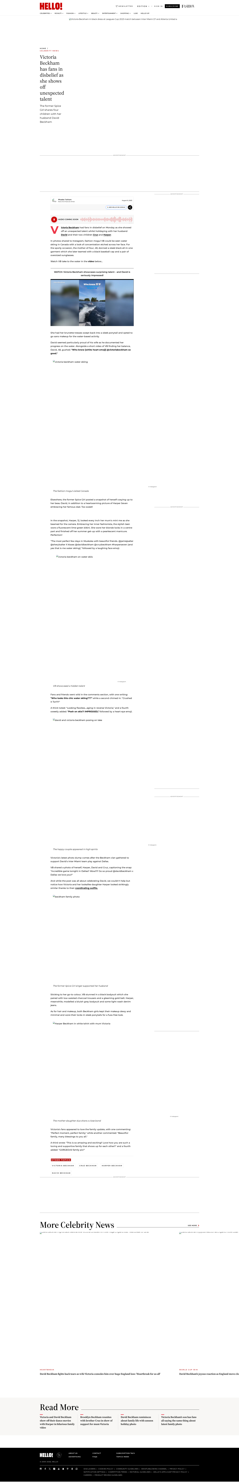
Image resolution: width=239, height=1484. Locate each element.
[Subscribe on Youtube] (59, 1469)
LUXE (136, 13)
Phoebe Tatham (65, 200)
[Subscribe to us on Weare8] (72, 1469)
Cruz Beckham (88, 1166)
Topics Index (122, 1457)
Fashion (70, 13)
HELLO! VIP (145, 13)
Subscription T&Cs (124, 1453)
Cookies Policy (105, 1469)
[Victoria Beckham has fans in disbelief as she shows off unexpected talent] (188, 6)
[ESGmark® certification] (57, 1455)
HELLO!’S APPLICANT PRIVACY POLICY (170, 1472)
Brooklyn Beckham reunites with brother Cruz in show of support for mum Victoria (96, 1420)
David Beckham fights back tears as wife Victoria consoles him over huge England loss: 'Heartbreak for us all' (100, 1374)
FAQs (94, 1457)
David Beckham (61, 1173)
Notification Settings (94, 1472)
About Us (73, 1453)
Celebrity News (49, 51)
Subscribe (172, 6)
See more (192, 1225)
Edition (142, 6)
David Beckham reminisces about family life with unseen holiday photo (137, 1420)
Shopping (124, 13)
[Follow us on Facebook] (45, 1469)
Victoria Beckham (70, 227)
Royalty (58, 13)
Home (43, 48)
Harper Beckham (112, 1166)
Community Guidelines (127, 1469)
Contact (96, 1453)
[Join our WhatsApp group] (77, 1469)
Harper (107, 235)
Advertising (75, 1457)
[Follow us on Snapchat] (63, 1469)
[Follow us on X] (50, 1469)
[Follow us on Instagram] (41, 1469)
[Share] (130, 208)
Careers (88, 1475)
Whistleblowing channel (154, 1469)
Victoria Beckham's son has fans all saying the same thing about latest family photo (178, 1420)
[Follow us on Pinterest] (68, 1469)
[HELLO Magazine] (51, 6)
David (64, 235)
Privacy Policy (177, 1469)
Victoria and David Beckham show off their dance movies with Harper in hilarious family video (57, 1422)
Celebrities (45, 13)
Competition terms (117, 1472)
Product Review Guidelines (108, 1475)
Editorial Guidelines (140, 1472)
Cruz (95, 235)
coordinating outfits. (86, 888)
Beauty (94, 13)
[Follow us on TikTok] (54, 1469)
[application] (92, 302)
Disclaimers (90, 1469)
